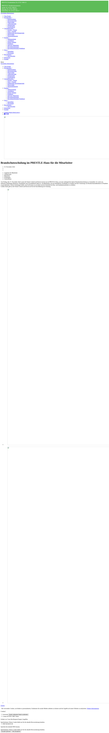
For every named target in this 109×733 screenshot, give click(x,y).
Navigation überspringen (7, 13)
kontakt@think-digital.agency (12, 112)
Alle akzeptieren (16, 731)
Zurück (3, 705)
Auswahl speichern (6, 731)
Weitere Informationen (93, 708)
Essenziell (5, 714)
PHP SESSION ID (8, 724)
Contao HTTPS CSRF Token (11, 716)
